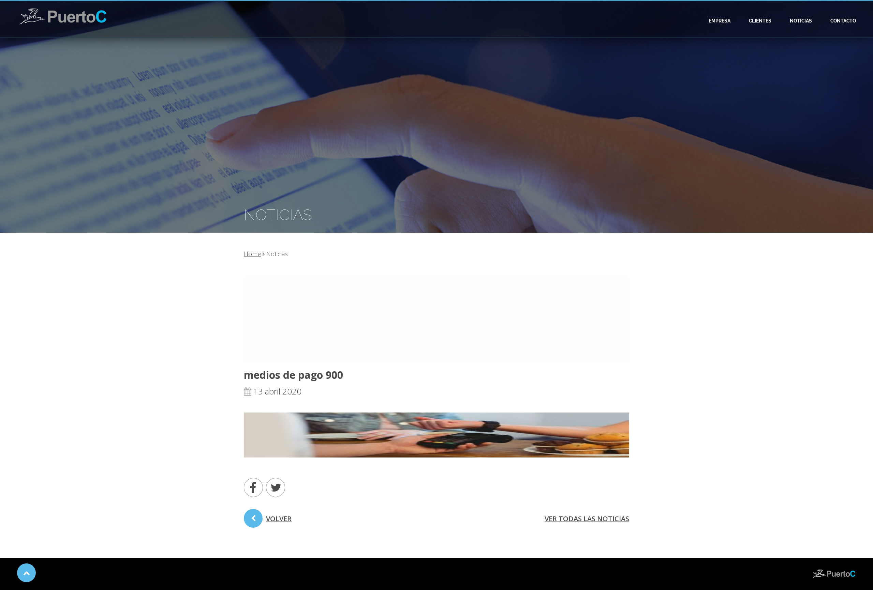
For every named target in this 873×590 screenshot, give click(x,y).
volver (279, 518)
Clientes (760, 21)
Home (252, 254)
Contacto (843, 21)
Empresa (719, 21)
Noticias (801, 21)
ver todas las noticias (587, 518)
